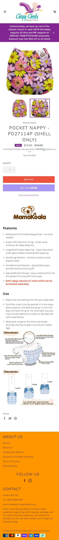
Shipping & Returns (13, 452)
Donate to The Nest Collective (18, 456)
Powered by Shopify (41, 531)
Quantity (7, 163)
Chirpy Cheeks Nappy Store (21, 531)
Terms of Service (11, 461)
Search (6, 443)
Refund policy (10, 466)
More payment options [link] (29, 195)
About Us (7, 447)
